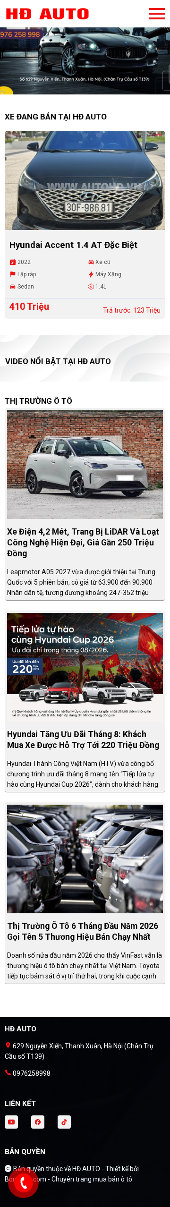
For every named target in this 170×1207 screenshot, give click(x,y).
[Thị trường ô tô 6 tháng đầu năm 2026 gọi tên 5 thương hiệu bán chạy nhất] (85, 858)
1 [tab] (80, 89)
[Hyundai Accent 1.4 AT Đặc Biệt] (85, 180)
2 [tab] (89, 89)
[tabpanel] (85, 52)
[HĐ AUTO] (57, 14)
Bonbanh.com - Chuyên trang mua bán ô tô (68, 1179)
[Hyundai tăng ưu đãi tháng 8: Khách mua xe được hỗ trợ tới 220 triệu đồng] (85, 667)
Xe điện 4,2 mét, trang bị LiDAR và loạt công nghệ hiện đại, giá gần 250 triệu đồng (83, 542)
